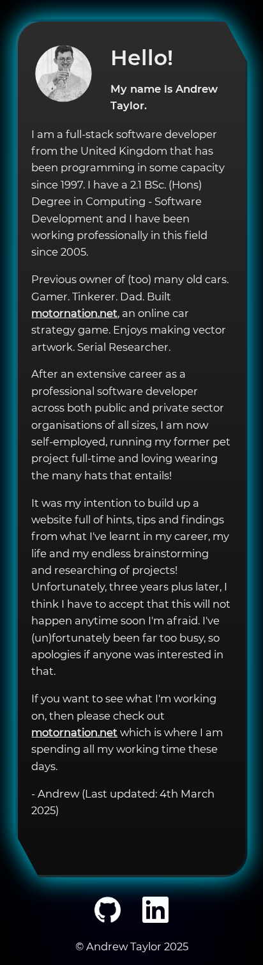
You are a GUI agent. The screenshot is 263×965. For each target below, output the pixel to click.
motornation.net (74, 313)
